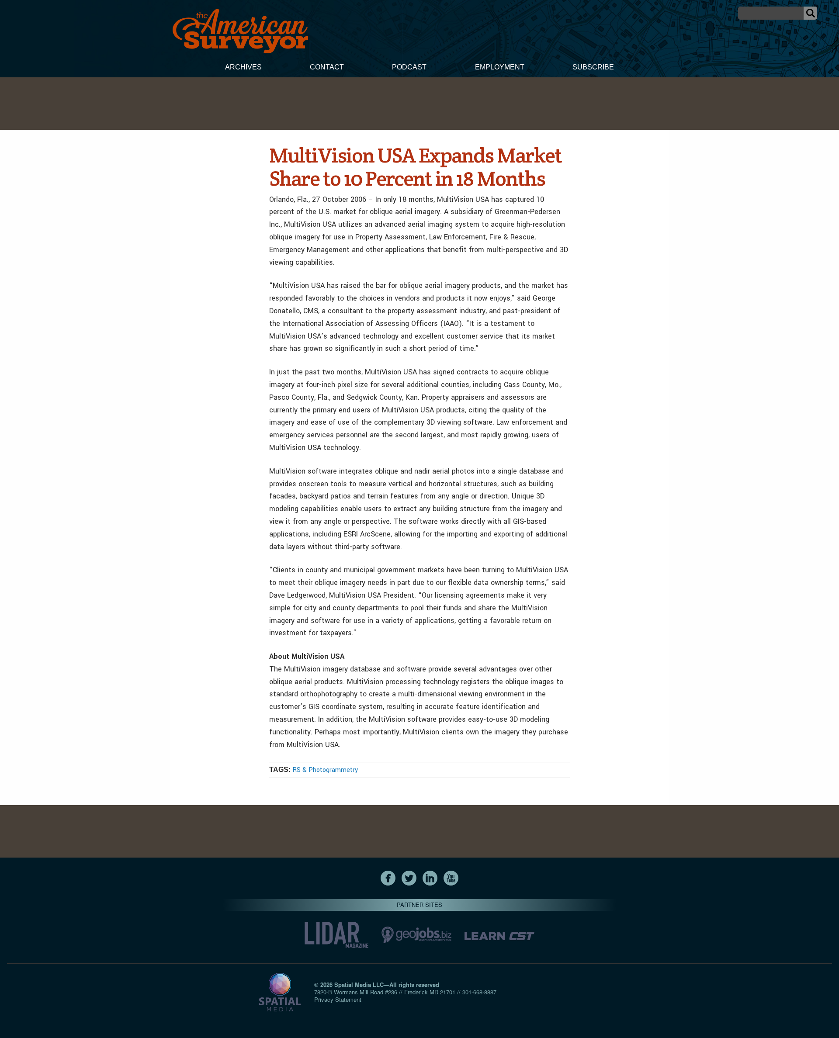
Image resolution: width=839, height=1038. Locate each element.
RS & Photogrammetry (325, 770)
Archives (243, 67)
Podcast (409, 67)
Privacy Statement (337, 999)
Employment (499, 67)
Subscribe (593, 67)
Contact (327, 67)
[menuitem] (243, 68)
